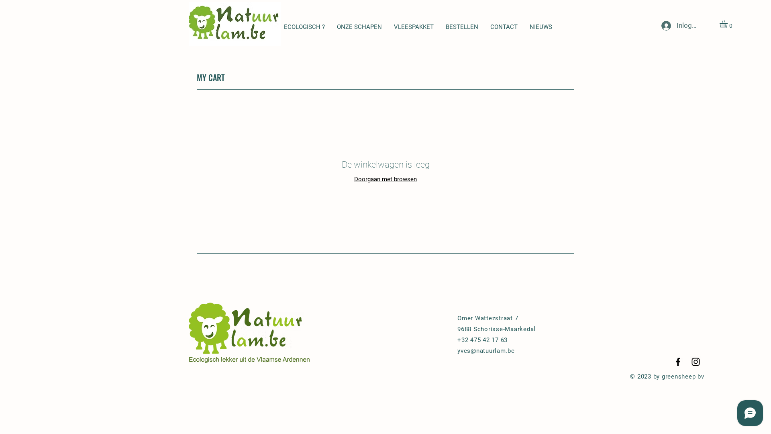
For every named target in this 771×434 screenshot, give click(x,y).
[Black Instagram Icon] (695, 361)
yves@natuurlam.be (486, 350)
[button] (728, 24)
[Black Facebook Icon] (678, 361)
